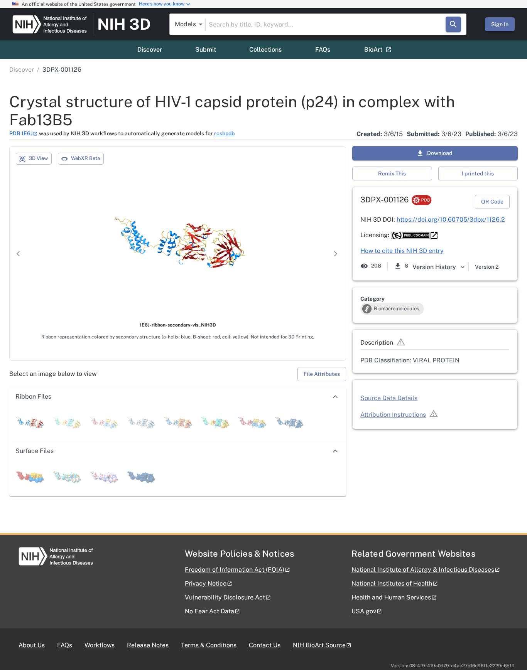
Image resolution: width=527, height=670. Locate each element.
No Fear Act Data (209, 611)
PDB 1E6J (20, 133)
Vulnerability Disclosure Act (225, 597)
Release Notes (148, 645)
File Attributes (322, 374)
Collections (265, 49)
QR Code (492, 202)
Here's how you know (161, 4)
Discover (149, 49)
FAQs (322, 49)
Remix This (392, 173)
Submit (205, 49)
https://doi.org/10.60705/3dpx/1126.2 (451, 219)
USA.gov (363, 611)
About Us (32, 645)
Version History (434, 267)
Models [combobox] (185, 24)
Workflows (99, 645)
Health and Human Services (391, 597)
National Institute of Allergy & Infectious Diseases (422, 569)
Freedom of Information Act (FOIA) (234, 569)
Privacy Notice (205, 583)
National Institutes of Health (391, 583)
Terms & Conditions (208, 645)
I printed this (478, 173)
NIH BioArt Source (319, 645)
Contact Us (264, 645)
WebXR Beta (85, 158)
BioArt (373, 49)
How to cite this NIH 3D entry (402, 250)
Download (439, 153)
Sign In (499, 24)
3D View (38, 158)
